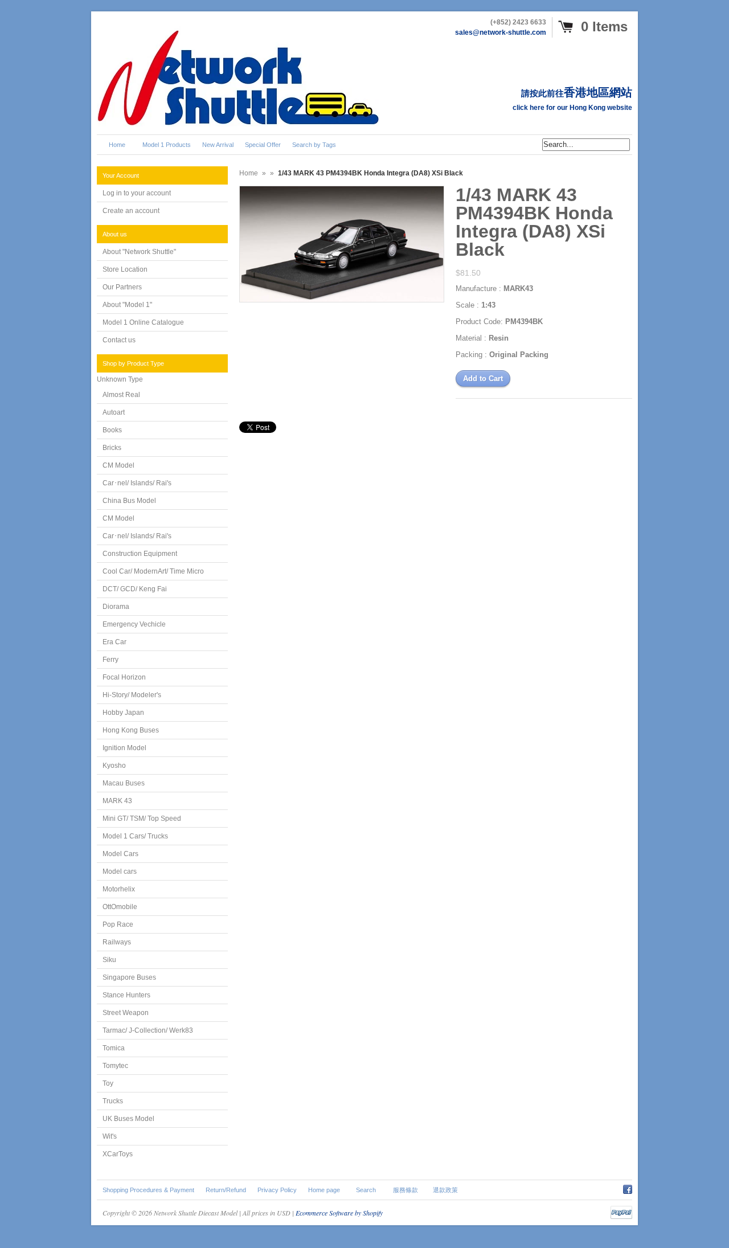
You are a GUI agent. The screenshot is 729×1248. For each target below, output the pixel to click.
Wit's (110, 1136)
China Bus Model (129, 501)
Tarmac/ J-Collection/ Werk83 (148, 1030)
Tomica (114, 1048)
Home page (324, 1189)
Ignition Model (124, 748)
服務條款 (405, 1189)
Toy (108, 1083)
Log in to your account (137, 193)
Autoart (114, 412)
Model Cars (120, 854)
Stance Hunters (126, 995)
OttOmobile (120, 907)
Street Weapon (126, 1013)
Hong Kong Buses (131, 730)
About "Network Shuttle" (139, 252)
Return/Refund (226, 1189)
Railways (117, 942)
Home (248, 173)
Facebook (627, 1187)
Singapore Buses (129, 977)
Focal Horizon (124, 677)
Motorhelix (119, 889)
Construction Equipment (140, 554)
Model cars (120, 871)
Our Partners (122, 287)
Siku (109, 960)
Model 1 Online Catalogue (143, 322)
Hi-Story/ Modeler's (132, 695)
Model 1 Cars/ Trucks (135, 836)
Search (366, 1189)
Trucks (113, 1101)
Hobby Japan (123, 713)
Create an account (131, 211)
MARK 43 (117, 801)
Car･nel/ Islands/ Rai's (137, 483)
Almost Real (121, 395)
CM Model (118, 465)
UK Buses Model (128, 1119)
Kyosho (114, 766)
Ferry (110, 660)
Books (112, 430)
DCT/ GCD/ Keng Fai (135, 589)
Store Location (125, 269)
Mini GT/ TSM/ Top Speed (142, 819)
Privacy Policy (277, 1189)
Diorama (116, 607)
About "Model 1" (127, 305)
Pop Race (118, 924)
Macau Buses (124, 783)
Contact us (119, 340)
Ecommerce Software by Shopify (339, 1212)
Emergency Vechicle (134, 624)
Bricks (112, 448)
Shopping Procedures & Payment (148, 1189)
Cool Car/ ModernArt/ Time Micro (153, 571)
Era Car (114, 642)
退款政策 (445, 1189)
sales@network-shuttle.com (500, 32)
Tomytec (115, 1066)
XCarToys (118, 1154)
